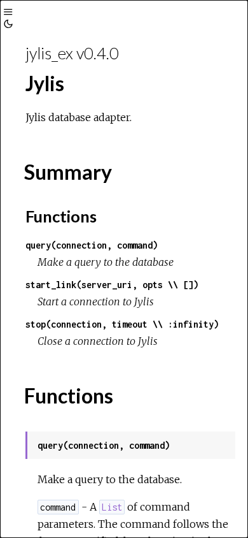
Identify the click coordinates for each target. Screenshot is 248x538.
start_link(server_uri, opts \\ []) (111, 284)
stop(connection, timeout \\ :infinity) (122, 324)
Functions (61, 216)
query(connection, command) (91, 245)
